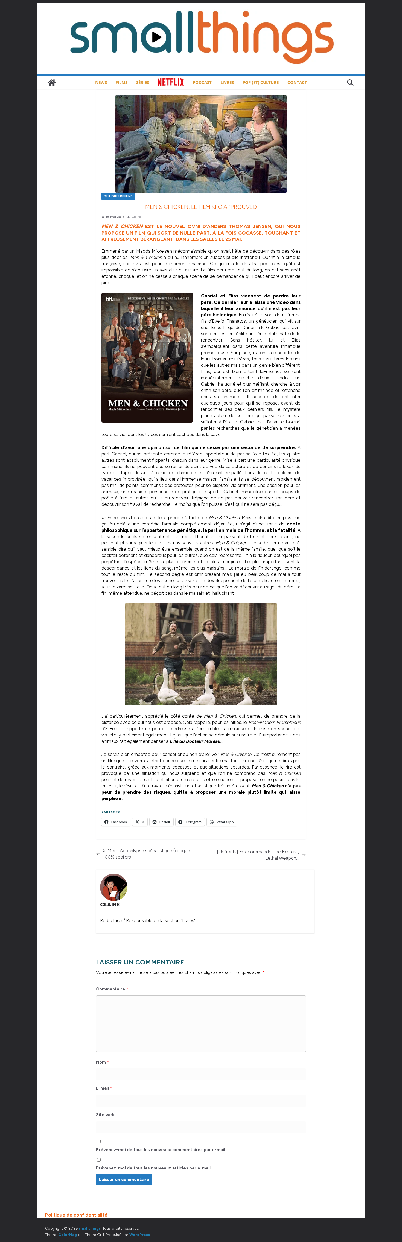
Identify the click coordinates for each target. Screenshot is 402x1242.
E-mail (104, 1088)
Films (121, 82)
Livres (227, 82)
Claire (136, 217)
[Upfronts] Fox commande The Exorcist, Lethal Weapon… (258, 855)
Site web (105, 1114)
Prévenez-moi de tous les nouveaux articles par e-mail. (154, 1168)
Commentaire (112, 989)
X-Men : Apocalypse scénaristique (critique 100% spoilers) (146, 854)
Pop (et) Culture (261, 82)
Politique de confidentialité (76, 1215)
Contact (297, 82)
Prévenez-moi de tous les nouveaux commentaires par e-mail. (161, 1149)
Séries (142, 82)
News (101, 82)
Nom (102, 1062)
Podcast (202, 82)
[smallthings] (51, 82)
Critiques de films (118, 196)
